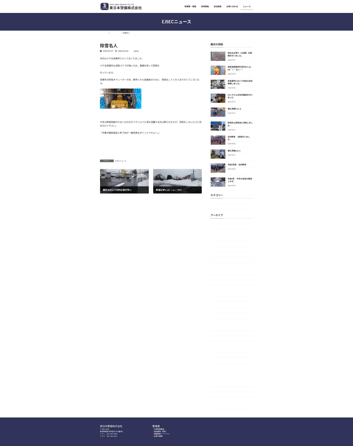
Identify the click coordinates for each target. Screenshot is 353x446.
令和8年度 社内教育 (237, 164)
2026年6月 (217, 227)
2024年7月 (217, 277)
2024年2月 (217, 299)
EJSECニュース (120, 161)
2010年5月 (217, 406)
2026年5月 (217, 232)
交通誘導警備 (159, 429)
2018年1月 (217, 361)
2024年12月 (217, 260)
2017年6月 (217, 372)
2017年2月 (217, 383)
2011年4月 (217, 400)
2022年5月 (217, 322)
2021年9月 (217, 327)
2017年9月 (217, 366)
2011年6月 (217, 394)
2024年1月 (217, 305)
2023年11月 (217, 316)
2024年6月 (217, 282)
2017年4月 (217, 378)
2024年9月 (217, 271)
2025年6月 (217, 249)
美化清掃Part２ (234, 109)
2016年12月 (217, 389)
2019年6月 (217, 355)
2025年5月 (217, 255)
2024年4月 (217, 294)
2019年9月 (217, 350)
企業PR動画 (158, 436)
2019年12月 (217, 344)
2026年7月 (217, 221)
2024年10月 (217, 266)
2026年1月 (217, 243)
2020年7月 (217, 333)
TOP (214, 206)
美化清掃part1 (234, 150)
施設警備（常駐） (160, 431)
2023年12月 (217, 310)
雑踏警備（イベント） (162, 434)
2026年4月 (217, 238)
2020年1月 (217, 338)
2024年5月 (217, 288)
